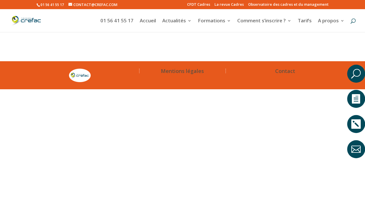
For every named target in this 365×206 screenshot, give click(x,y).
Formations (211, 21)
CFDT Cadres (198, 5)
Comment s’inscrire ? (261, 21)
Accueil (148, 21)
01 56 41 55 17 (116, 21)
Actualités (174, 21)
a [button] (356, 52)
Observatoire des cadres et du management (288, 5)
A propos (328, 21)
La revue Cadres (229, 5)
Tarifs (305, 21)
